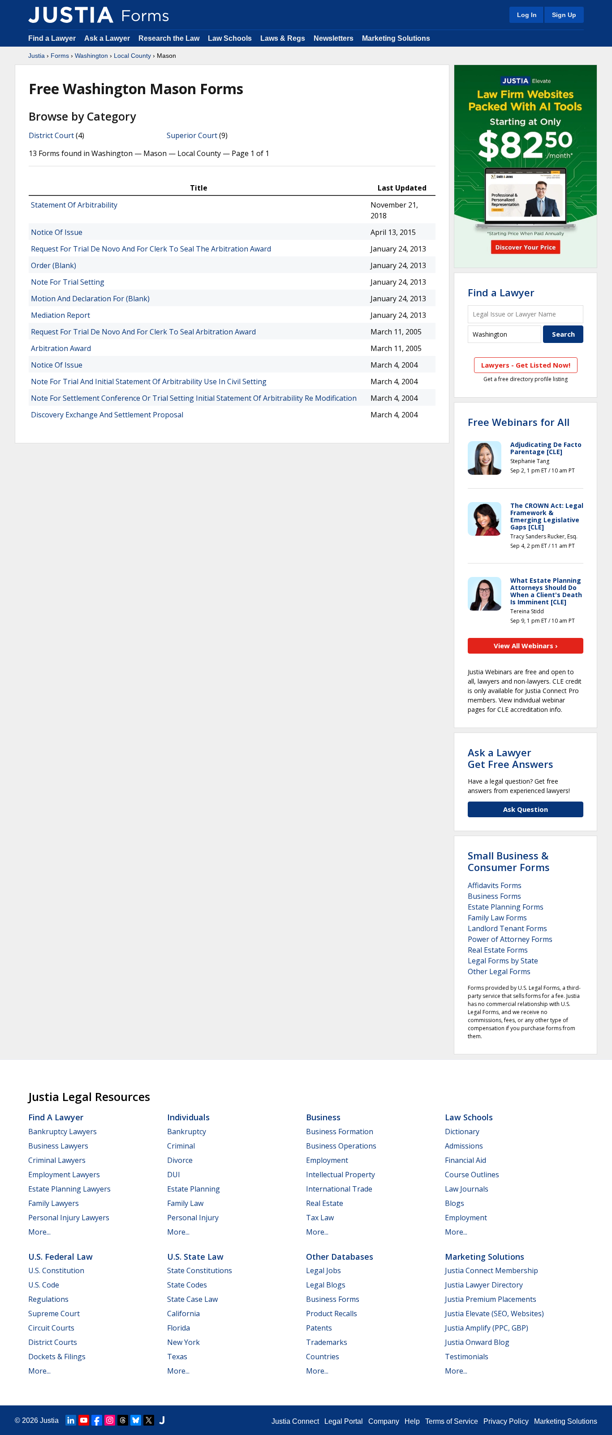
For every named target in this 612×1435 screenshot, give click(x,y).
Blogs (454, 1203)
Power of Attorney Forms (510, 939)
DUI (173, 1174)
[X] (148, 1420)
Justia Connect (295, 1421)
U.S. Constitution (56, 1270)
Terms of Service (451, 1421)
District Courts (52, 1342)
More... (39, 1232)
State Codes (187, 1285)
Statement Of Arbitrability (74, 205)
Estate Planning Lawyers (69, 1189)
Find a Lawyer (52, 38)
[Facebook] (96, 1420)
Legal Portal (343, 1421)
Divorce (180, 1160)
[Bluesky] (135, 1420)
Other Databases (339, 1256)
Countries (322, 1356)
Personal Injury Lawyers (68, 1218)
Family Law (185, 1203)
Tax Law (320, 1218)
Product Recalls (331, 1313)
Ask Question (525, 809)
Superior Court (192, 135)
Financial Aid (465, 1160)
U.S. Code (43, 1285)
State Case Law (192, 1299)
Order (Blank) (53, 265)
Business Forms (494, 896)
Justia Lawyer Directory (484, 1285)
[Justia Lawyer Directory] (161, 1420)
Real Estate (324, 1203)
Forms (60, 55)
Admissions (464, 1146)
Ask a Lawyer (108, 38)
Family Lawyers (53, 1203)
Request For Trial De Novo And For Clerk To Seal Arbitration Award (143, 332)
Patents (319, 1328)
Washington (91, 55)
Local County (132, 55)
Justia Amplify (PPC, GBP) (486, 1328)
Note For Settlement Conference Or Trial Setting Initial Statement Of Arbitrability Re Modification (194, 398)
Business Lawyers (58, 1146)
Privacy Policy (506, 1421)
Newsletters (333, 38)
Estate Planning (193, 1189)
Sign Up (564, 14)
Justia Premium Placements (490, 1299)
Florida (178, 1328)
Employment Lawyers (64, 1174)
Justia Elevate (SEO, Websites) (494, 1313)
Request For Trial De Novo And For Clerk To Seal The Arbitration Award (151, 249)
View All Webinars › (526, 645)
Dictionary (462, 1131)
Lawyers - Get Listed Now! (525, 364)
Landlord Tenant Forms (507, 928)
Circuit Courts (51, 1328)
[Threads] (122, 1420)
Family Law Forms (497, 918)
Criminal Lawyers (57, 1160)
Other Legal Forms (499, 971)
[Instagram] (109, 1420)
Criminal (181, 1146)
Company (383, 1421)
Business (323, 1117)
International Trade (339, 1189)
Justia (36, 55)
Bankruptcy (186, 1131)
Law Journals (466, 1189)
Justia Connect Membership (491, 1270)
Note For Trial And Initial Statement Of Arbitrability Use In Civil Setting (149, 381)
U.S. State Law (195, 1256)
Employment (327, 1160)
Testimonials (466, 1356)
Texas (177, 1356)
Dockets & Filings (57, 1356)
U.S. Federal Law (60, 1256)
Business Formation (339, 1131)
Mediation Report (60, 315)
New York (183, 1342)
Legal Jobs (323, 1270)
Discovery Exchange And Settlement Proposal (107, 415)
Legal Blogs (325, 1285)
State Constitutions (199, 1270)
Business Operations (341, 1146)
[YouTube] (83, 1420)
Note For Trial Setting (67, 282)
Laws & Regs (282, 38)
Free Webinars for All (518, 422)
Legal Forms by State (503, 961)
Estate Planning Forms (505, 907)
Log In (527, 14)
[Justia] (70, 15)
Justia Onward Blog (477, 1342)
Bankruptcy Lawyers (62, 1131)
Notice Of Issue (56, 232)
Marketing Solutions (396, 38)
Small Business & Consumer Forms (509, 861)
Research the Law (168, 38)
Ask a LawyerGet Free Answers (510, 758)
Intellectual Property (340, 1174)
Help (412, 1421)
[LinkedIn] (70, 1420)
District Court (51, 135)
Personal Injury (193, 1218)
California (183, 1313)
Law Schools (230, 38)
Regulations (48, 1299)
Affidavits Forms (494, 885)
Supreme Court (54, 1313)
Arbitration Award (61, 348)
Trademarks (326, 1342)
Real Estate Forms (498, 950)
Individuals (188, 1117)
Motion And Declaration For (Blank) (90, 298)
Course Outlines (472, 1174)
